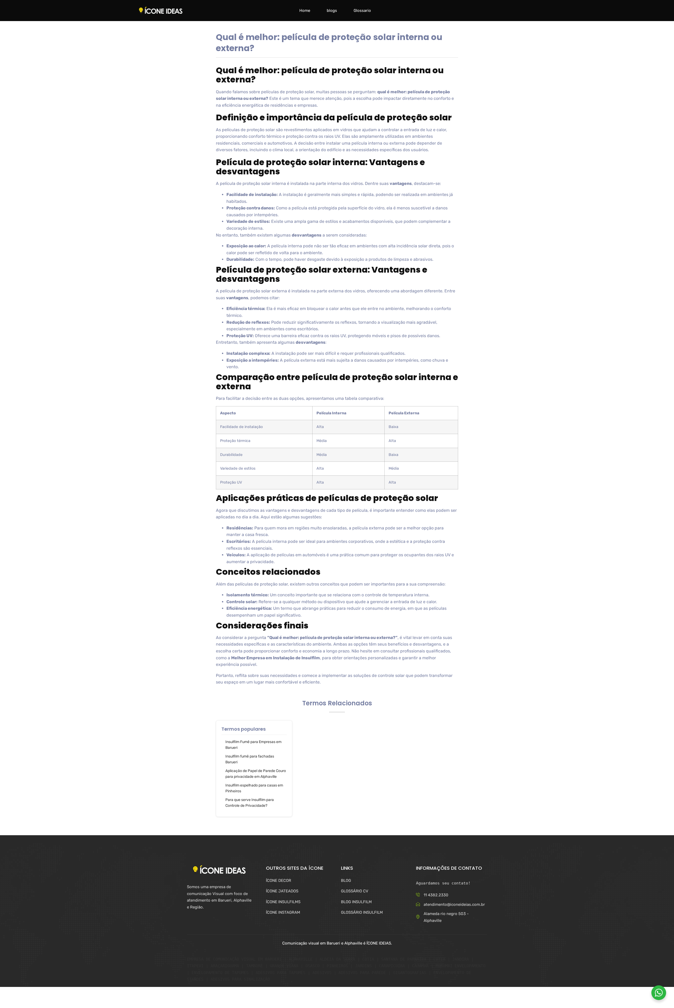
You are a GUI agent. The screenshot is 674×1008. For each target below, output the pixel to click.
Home (304, 10)
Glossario (362, 10)
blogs (332, 10)
